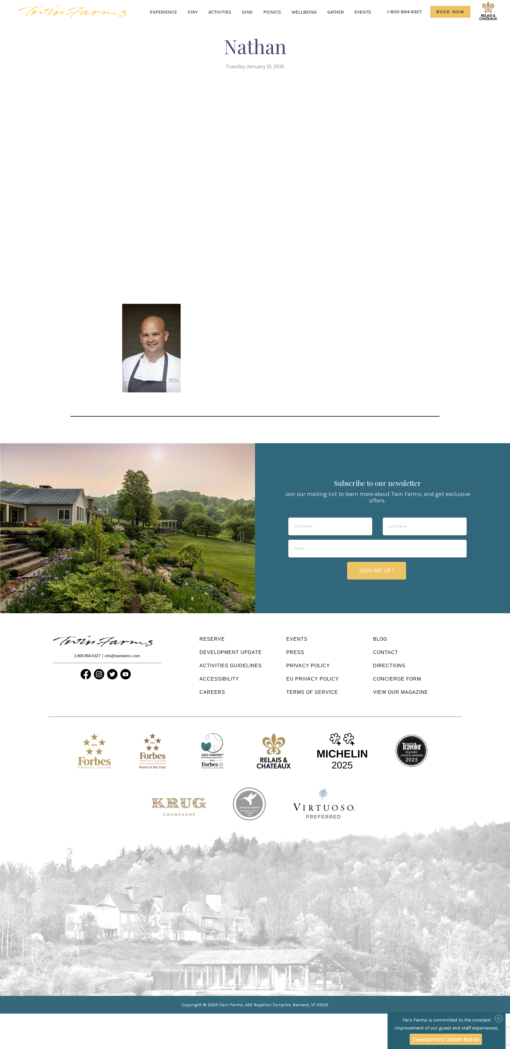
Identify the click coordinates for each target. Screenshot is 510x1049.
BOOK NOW (450, 11)
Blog (380, 639)
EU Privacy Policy (312, 678)
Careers (212, 692)
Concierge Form (397, 678)
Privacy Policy (308, 665)
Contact (385, 652)
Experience (163, 12)
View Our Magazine (400, 692)
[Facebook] (86, 674)
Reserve (212, 639)
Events (362, 12)
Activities (219, 12)
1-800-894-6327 (404, 11)
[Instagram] (99, 674)
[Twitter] (112, 674)
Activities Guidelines (231, 665)
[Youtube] (125, 674)
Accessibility (219, 678)
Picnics (272, 12)
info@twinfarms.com (122, 656)
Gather (335, 12)
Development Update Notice (446, 1039)
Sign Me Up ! (376, 570)
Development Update (231, 652)
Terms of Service (312, 692)
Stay (193, 12)
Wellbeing (304, 12)
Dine (247, 12)
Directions (389, 665)
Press (295, 652)
